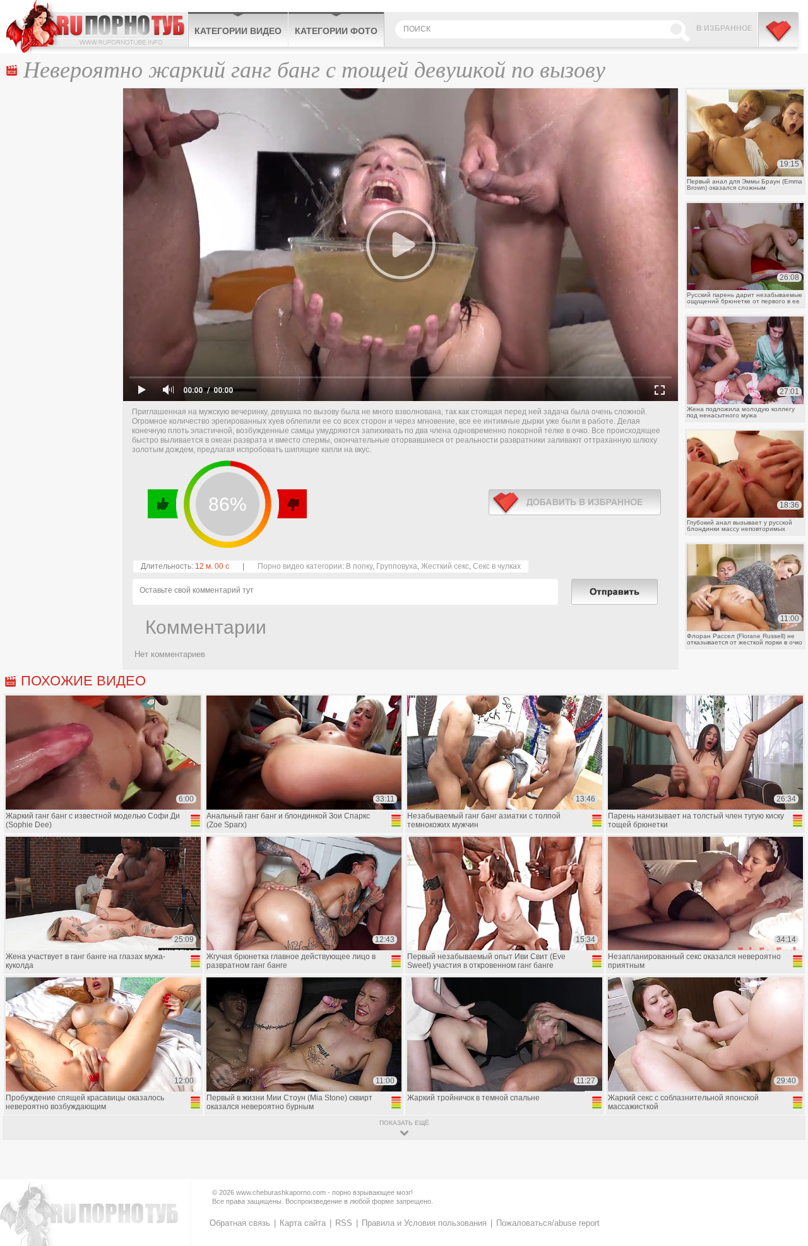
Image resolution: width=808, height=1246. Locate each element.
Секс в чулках (497, 566)
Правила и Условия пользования (424, 1223)
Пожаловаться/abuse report (548, 1223)
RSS (343, 1223)
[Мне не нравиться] (291, 503)
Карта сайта (303, 1223)
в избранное (575, 502)
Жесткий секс (445, 566)
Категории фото (336, 31)
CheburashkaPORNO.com (96, 26)
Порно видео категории (300, 566)
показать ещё (404, 1122)
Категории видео (238, 31)
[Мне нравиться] (163, 503)
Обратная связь (240, 1223)
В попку (359, 566)
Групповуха (396, 566)
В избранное (724, 28)
